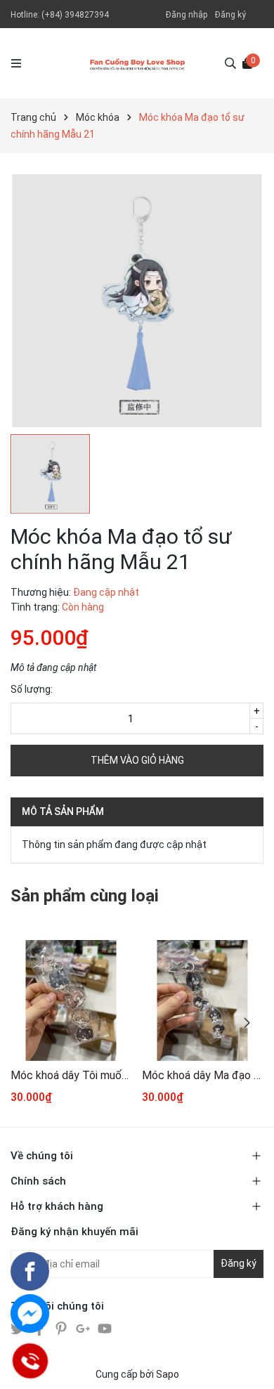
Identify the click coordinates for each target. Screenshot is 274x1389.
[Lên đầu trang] (249, 1364)
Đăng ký (230, 15)
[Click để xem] (137, 300)
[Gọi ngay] (30, 1361)
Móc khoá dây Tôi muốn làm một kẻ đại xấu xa (71, 1075)
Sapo (167, 1374)
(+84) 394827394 (75, 15)
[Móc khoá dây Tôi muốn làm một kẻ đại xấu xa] (71, 1000)
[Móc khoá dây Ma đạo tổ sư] (202, 1000)
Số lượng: (32, 689)
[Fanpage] (30, 1271)
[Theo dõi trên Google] (84, 1327)
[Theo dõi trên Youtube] (105, 1327)
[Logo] (137, 63)
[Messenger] (30, 1313)
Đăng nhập (186, 15)
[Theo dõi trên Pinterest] (62, 1327)
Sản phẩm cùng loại (85, 896)
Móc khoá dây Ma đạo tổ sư (202, 1075)
